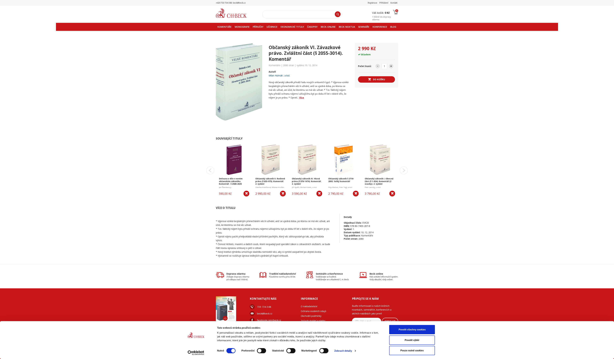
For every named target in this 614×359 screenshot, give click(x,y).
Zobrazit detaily (343, 350)
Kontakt (393, 2)
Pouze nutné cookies (412, 350)
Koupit (246, 193)
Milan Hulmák (276, 75)
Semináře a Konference (329, 273)
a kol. (287, 75)
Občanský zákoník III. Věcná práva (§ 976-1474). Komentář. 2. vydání (307, 181)
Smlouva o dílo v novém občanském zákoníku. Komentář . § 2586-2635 (231, 181)
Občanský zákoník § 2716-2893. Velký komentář (341, 180)
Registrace (372, 2)
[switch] (261, 350)
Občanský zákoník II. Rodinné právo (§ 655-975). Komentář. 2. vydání (270, 181)
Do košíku (379, 79)
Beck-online (376, 273)
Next (404, 170)
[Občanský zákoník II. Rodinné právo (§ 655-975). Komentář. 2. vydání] (270, 159)
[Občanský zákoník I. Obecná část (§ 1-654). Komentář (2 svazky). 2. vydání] (380, 159)
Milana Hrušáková (279, 187)
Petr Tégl (343, 187)
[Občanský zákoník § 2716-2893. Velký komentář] (343, 159)
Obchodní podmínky (311, 315)
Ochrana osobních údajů (313, 311)
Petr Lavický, (370, 187)
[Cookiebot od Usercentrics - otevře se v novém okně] (196, 352)
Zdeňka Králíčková (263, 187)
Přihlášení (383, 2)
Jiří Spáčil (295, 187)
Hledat (338, 14)
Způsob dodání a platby (313, 320)
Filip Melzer (333, 187)
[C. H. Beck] (235, 13)
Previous (210, 170)
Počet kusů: (364, 66)
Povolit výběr (412, 340)
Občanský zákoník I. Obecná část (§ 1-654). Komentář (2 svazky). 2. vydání (379, 181)
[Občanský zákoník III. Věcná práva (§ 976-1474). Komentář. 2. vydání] (307, 159)
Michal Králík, (306, 187)
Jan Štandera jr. (225, 187)
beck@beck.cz (264, 313)
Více (301, 97)
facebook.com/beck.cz (269, 320)
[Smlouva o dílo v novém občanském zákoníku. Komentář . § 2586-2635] (234, 159)
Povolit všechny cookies (412, 329)
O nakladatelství (309, 306)
